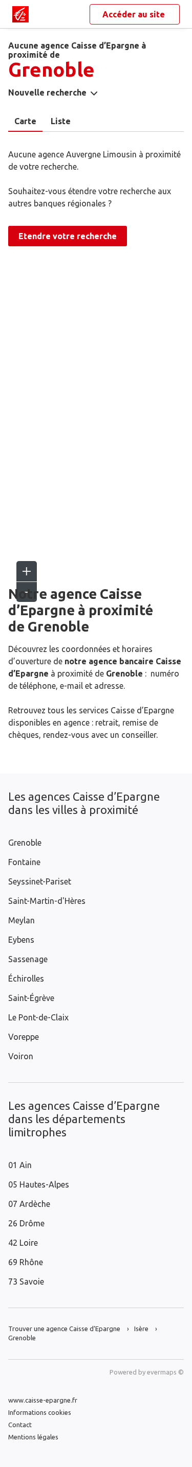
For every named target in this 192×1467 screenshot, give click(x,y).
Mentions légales (33, 1436)
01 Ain (20, 1165)
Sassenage (28, 959)
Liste (61, 121)
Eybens (21, 939)
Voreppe (23, 1036)
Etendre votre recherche (67, 236)
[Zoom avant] (26, 571)
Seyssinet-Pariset (39, 881)
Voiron (20, 1056)
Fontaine (24, 862)
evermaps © (165, 1372)
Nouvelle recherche (47, 92)
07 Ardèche (29, 1203)
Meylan (21, 920)
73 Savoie (26, 1281)
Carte (25, 121)
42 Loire (23, 1242)
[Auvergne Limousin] (20, 14)
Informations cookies (39, 1412)
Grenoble (24, 842)
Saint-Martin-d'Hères (47, 900)
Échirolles (26, 978)
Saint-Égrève (31, 998)
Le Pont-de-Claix (38, 1017)
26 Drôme (26, 1223)
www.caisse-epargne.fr (42, 1400)
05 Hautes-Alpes (38, 1184)
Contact (20, 1424)
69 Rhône (25, 1262)
